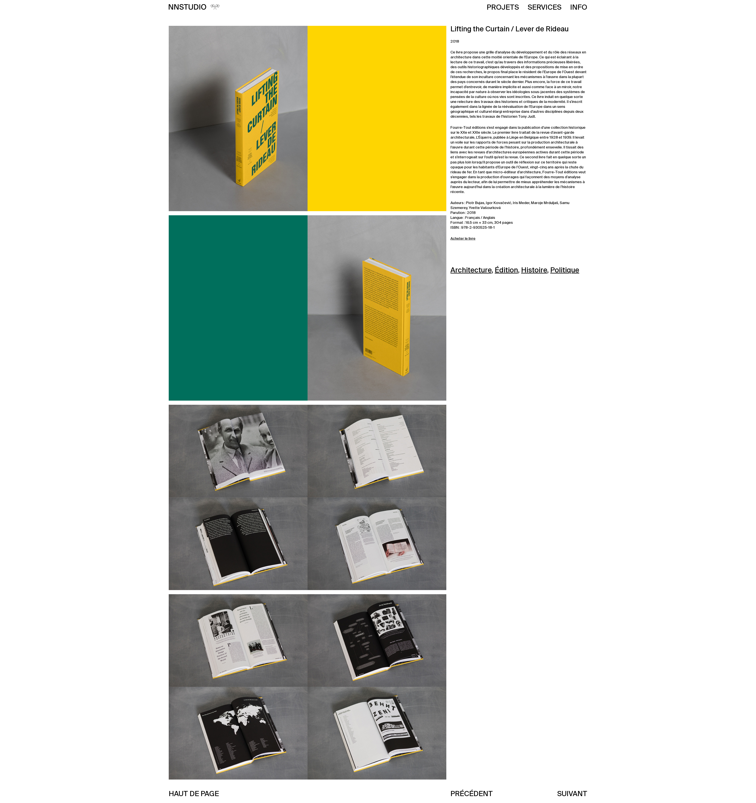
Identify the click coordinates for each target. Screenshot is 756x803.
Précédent (471, 794)
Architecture (471, 270)
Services (544, 7)
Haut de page (194, 794)
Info (578, 7)
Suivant (572, 794)
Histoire (534, 270)
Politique (564, 270)
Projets (503, 7)
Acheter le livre (462, 239)
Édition (506, 270)
